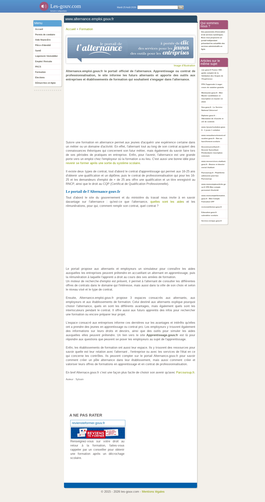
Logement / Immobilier (46, 56)
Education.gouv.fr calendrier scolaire (209, 213)
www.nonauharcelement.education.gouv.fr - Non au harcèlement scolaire (213, 138)
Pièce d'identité (43, 45)
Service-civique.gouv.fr (211, 221)
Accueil (39, 29)
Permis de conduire (45, 34)
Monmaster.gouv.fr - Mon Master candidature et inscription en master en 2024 (212, 97)
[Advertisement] (131, 111)
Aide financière (43, 40)
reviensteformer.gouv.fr (88, 423)
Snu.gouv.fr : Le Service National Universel (211, 108)
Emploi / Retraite (43, 61)
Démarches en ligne (45, 83)
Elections (40, 77)
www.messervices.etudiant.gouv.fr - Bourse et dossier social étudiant (213, 164)
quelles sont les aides (167, 201)
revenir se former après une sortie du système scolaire (103, 163)
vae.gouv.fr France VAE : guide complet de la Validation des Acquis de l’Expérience (212, 74)
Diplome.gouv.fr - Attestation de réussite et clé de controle (212, 119)
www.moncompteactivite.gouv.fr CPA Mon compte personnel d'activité (213, 187)
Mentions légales (153, 491)
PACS (38, 66)
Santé (38, 50)
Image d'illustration (184, 65)
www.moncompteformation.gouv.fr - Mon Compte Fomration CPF (213, 199)
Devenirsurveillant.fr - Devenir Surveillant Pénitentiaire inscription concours (211, 151)
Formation (40, 72)
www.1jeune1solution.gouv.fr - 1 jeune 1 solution (213, 128)
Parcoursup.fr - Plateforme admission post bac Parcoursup (213, 176)
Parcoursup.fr (185, 372)
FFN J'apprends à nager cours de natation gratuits (212, 85)
